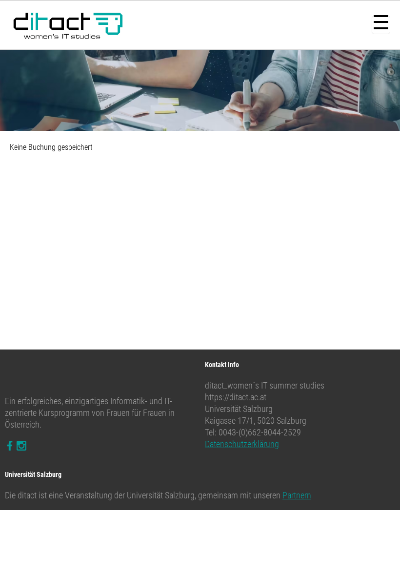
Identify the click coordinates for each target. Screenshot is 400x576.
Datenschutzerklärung (242, 444)
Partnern (296, 495)
